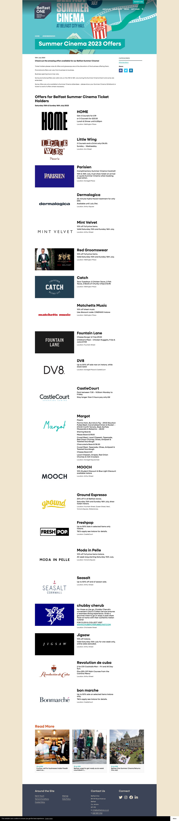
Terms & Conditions (42, 799)
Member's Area (138, 2)
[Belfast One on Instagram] (125, 798)
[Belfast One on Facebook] (131, 798)
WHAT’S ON (117, 9)
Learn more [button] (49, 818)
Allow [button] (174, 818)
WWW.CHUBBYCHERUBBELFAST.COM (94, 625)
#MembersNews (49, 36)
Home (37, 36)
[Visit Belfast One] (42, 10)
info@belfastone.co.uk (100, 810)
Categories (124, 58)
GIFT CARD (135, 9)
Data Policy (66, 799)
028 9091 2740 (97, 813)
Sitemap (65, 796)
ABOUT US (106, 9)
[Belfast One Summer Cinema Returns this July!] (127, 751)
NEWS (126, 9)
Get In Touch (39, 796)
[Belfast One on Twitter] (120, 798)
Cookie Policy (40, 802)
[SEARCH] (143, 9)
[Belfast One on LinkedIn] (136, 798)
